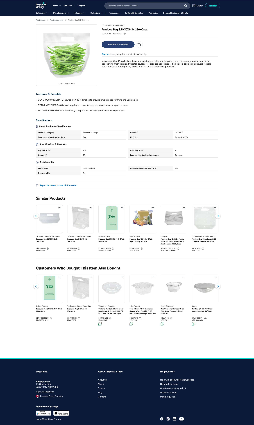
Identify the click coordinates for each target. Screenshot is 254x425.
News (101, 384)
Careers (102, 396)
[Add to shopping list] (60, 207)
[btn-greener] (100, 323)
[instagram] (168, 418)
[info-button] (125, 34)
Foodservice (40, 20)
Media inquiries (167, 396)
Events (101, 388)
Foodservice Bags (56, 20)
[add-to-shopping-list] (139, 44)
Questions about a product (173, 388)
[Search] (185, 5)
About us (102, 379)
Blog (100, 392)
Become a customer (118, 44)
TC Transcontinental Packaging (113, 25)
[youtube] (181, 418)
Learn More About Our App (49, 419)
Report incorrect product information (58, 185)
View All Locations (45, 391)
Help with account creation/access (177, 379)
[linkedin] (174, 418)
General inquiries (168, 392)
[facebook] (161, 418)
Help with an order (169, 384)
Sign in (105, 54)
